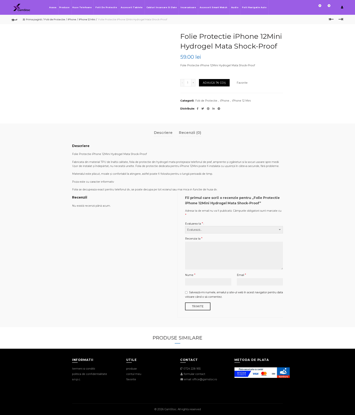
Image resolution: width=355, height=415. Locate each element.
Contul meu (133, 374)
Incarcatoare (188, 7)
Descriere (163, 132)
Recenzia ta (193, 238)
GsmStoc (170, 409)
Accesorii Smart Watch (213, 7)
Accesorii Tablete (132, 7)
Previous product (331, 19)
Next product (340, 19)
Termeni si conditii (83, 368)
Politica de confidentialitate (89, 374)
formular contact (194, 374)
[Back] (14, 19)
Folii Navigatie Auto (254, 7)
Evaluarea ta (194, 223)
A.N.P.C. (76, 379)
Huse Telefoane (82, 7)
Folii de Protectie (106, 7)
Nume (190, 275)
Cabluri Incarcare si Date (161, 7)
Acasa (52, 7)
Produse (64, 7)
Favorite (319, 6)
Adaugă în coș (214, 82)
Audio (235, 7)
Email (241, 275)
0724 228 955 (192, 368)
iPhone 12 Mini (87, 19)
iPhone (72, 19)
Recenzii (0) (190, 132)
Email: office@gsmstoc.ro (200, 379)
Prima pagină (34, 19)
